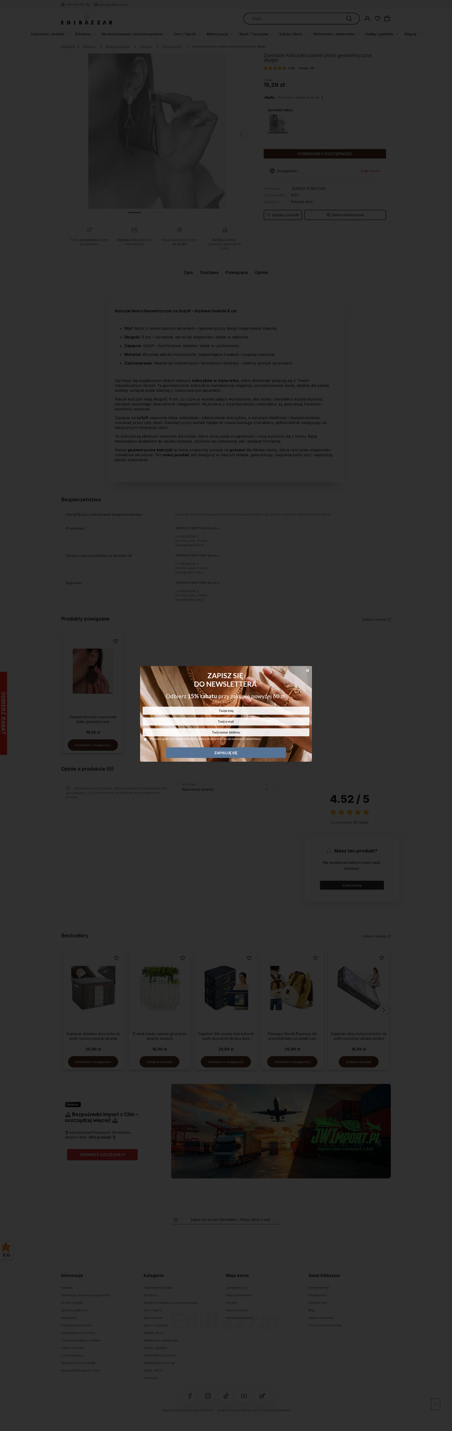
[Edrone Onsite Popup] (226, 715)
